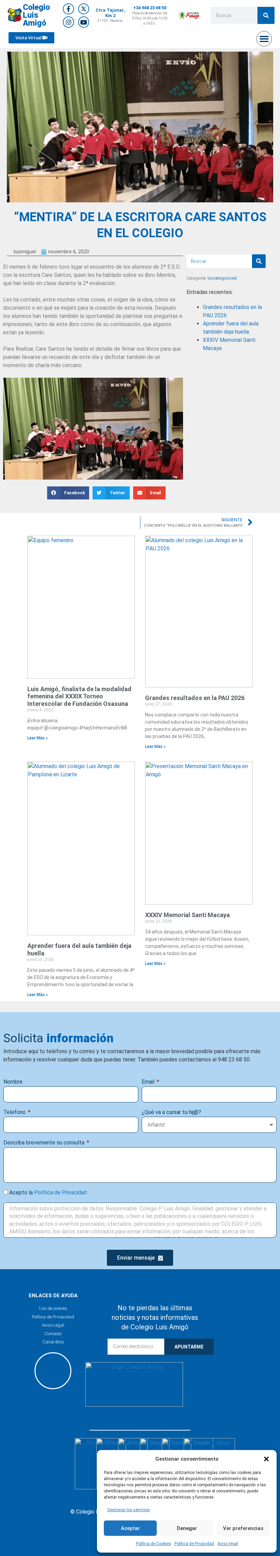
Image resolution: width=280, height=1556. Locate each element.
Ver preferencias (243, 1528)
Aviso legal (228, 1543)
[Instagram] (68, 21)
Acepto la (48, 1192)
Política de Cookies (153, 1543)
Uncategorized (222, 278)
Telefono (15, 1112)
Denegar (187, 1528)
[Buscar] (266, 15)
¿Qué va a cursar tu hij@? (171, 1112)
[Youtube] (83, 21)
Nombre (13, 1081)
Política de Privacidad (194, 1543)
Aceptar (130, 1528)
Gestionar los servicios (128, 1509)
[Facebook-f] (68, 8)
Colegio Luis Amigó (36, 15)
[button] (266, 1459)
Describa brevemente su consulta (44, 1142)
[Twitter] (83, 8)
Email (149, 1081)
